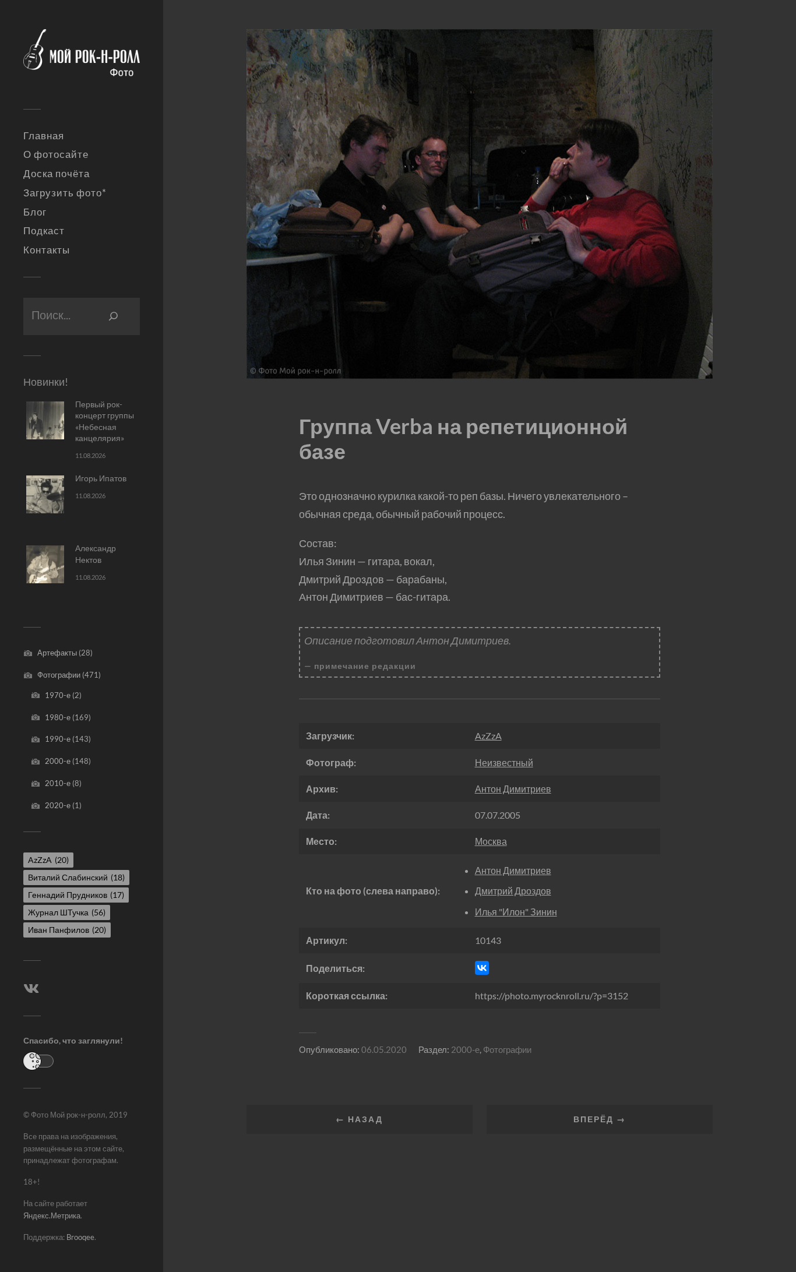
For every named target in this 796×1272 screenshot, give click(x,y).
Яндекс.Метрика (51, 1215)
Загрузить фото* (65, 193)
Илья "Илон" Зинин (516, 911)
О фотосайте (56, 154)
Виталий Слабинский (76, 877)
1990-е (58, 739)
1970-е (58, 695)
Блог (35, 212)
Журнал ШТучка (66, 912)
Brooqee (80, 1237)
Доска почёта (56, 173)
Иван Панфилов (67, 930)
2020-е (58, 805)
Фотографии (58, 674)
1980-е (58, 717)
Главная (43, 136)
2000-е (58, 761)
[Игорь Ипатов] (45, 494)
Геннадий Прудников (76, 895)
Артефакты (57, 652)
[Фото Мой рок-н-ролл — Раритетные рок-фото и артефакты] (81, 59)
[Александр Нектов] (45, 564)
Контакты (46, 250)
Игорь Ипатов (100, 478)
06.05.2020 (384, 1049)
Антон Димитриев (513, 788)
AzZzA (48, 860)
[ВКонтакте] (482, 968)
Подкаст (44, 231)
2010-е (58, 783)
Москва (491, 841)
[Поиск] (114, 316)
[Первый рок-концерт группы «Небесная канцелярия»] (45, 420)
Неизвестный (504, 762)
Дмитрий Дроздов (513, 890)
